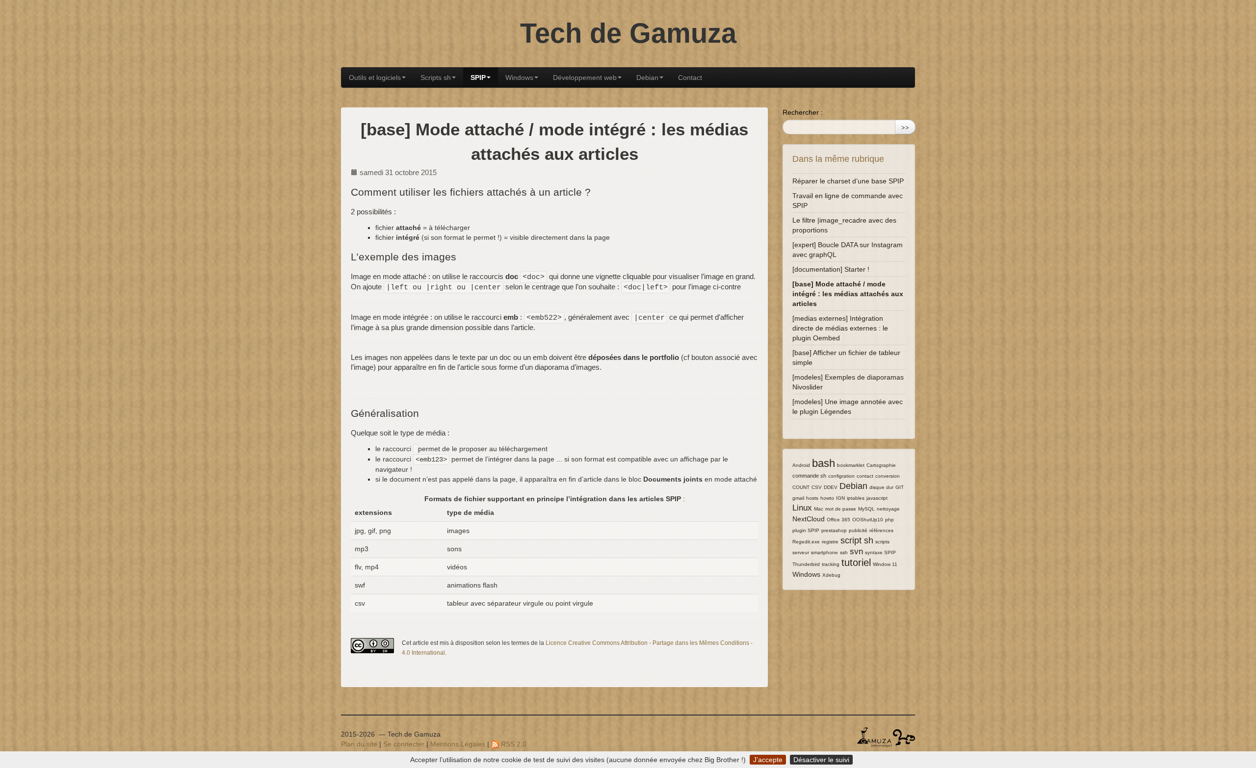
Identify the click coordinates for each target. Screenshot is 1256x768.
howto (827, 498)
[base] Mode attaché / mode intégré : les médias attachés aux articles (847, 293)
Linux (802, 507)
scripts (882, 541)
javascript (877, 498)
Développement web (585, 77)
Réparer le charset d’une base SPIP (848, 181)
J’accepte (768, 760)
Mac (818, 509)
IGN (840, 498)
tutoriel (856, 562)
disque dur (881, 487)
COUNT (801, 487)
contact (865, 476)
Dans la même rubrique (838, 159)
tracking (830, 564)
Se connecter (403, 744)
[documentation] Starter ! (830, 269)
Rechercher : (803, 112)
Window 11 (885, 564)
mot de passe (840, 509)
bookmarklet (850, 465)
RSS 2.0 (512, 744)
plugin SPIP (805, 530)
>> (905, 126)
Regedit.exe (806, 541)
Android (801, 465)
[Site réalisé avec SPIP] (904, 736)
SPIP (478, 77)
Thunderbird (806, 564)
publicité (858, 530)
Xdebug (831, 575)
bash (823, 463)
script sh (856, 540)
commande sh (809, 476)
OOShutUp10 (867, 519)
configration (841, 476)
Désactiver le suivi (821, 760)
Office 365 (838, 519)
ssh (844, 552)
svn (856, 551)
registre (830, 541)
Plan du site (359, 744)
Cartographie (881, 465)
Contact (690, 77)
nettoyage (888, 509)
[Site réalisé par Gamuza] (874, 736)
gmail (798, 498)
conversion (887, 476)
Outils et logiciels (375, 77)
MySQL (866, 509)
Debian (647, 77)
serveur (800, 552)
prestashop (834, 530)
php (889, 519)
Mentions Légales (457, 744)
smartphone (824, 552)
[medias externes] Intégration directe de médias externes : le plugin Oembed (840, 328)
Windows (519, 77)
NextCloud (808, 519)
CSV (816, 487)
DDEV (830, 487)
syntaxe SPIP (880, 552)
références (881, 530)
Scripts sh (435, 77)
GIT (899, 487)
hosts (812, 498)
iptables (855, 498)
